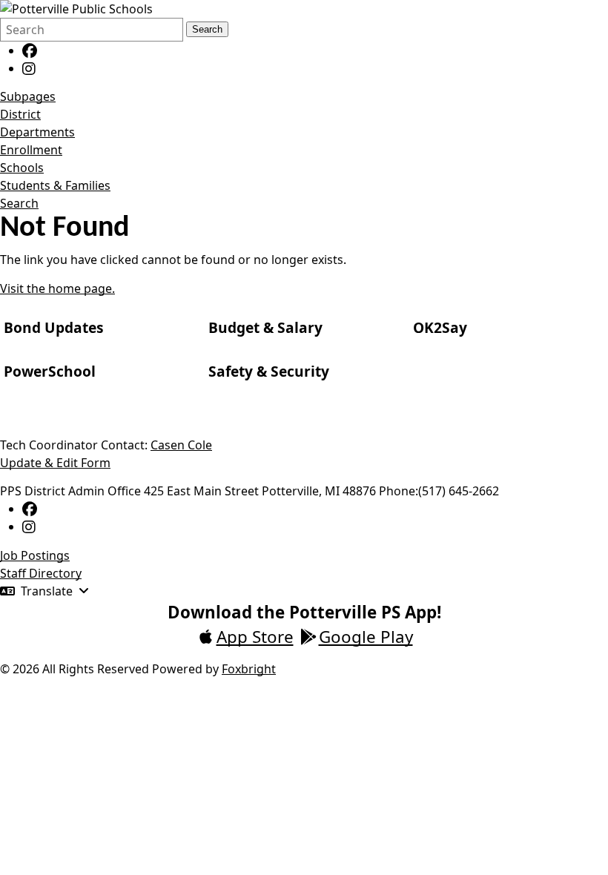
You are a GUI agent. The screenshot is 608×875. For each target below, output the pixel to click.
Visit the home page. (57, 288)
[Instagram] (29, 68)
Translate (47, 591)
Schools (22, 167)
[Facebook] (29, 50)
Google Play (366, 636)
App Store (255, 636)
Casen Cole (181, 445)
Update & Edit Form (55, 463)
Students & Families (55, 185)
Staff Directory (41, 573)
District (20, 114)
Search (207, 29)
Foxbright (249, 669)
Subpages (28, 96)
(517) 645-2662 (458, 491)
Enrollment (31, 150)
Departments (37, 132)
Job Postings (35, 555)
